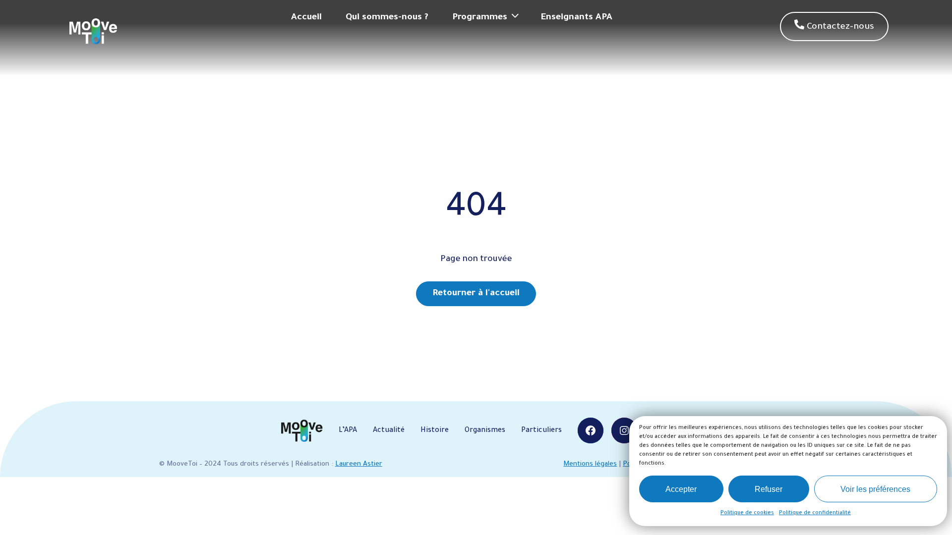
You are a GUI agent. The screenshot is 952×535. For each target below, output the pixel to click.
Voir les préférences (875, 488)
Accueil (306, 18)
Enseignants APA (576, 18)
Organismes (485, 431)
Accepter (681, 488)
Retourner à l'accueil (476, 294)
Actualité (389, 431)
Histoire (434, 431)
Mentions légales (590, 464)
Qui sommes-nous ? (387, 18)
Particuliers (541, 431)
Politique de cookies (747, 513)
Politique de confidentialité (815, 513)
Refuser (768, 488)
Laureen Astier (358, 464)
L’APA (348, 431)
